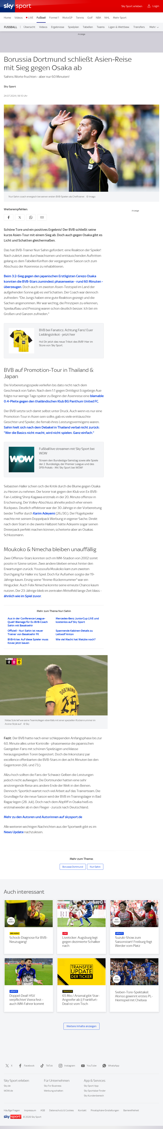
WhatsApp (113, 1065)
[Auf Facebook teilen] (8, 217)
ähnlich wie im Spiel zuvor (22, 596)
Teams (101, 27)
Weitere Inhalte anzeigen (81, 1026)
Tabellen (88, 27)
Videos (18, 17)
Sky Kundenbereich (94, 1095)
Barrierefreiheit (131, 1110)
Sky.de (7, 1085)
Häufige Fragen (12, 1110)
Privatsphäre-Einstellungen (105, 1110)
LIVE (30, 17)
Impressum (30, 1110)
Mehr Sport (120, 17)
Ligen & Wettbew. (119, 27)
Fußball (41, 17)
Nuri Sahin (95, 866)
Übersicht (29, 27)
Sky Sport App (91, 1085)
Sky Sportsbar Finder (95, 1090)
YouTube (91, 1065)
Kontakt (82, 1110)
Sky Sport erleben (131, 6)
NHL (107, 17)
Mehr (152, 27)
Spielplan (73, 27)
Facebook (29, 1065)
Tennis (80, 17)
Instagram (69, 1065)
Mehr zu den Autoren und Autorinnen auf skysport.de (43, 817)
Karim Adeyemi (44, 513)
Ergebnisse (57, 27)
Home (7, 17)
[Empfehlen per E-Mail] (42, 217)
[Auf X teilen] (20, 217)
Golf (89, 17)
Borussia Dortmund (72, 866)
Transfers (139, 27)
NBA (98, 17)
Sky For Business (52, 1085)
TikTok (49, 1065)
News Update (14, 832)
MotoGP (67, 17)
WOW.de (8, 1090)
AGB (42, 1110)
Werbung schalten (53, 1090)
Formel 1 (54, 17)
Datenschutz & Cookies (61, 1110)
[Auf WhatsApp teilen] (31, 217)
